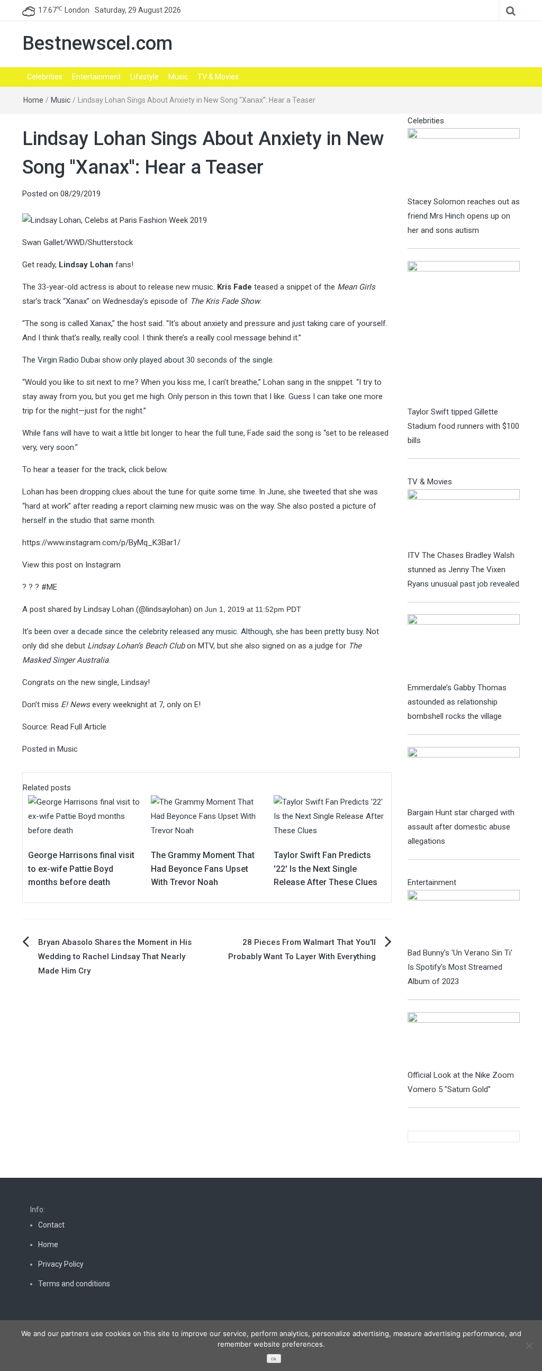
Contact (51, 1225)
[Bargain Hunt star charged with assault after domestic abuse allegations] (464, 775)
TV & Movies (218, 77)
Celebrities (44, 77)
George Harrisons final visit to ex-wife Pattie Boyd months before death (81, 868)
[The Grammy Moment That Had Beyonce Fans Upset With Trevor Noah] (207, 815)
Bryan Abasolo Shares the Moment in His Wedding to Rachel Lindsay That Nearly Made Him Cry (115, 956)
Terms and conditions (74, 1283)
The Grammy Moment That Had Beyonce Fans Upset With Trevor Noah (203, 868)
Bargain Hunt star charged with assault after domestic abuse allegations (461, 827)
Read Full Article (78, 727)
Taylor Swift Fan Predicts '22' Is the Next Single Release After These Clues (325, 868)
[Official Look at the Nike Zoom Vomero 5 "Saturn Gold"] (464, 1039)
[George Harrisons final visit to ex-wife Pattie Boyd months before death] (84, 815)
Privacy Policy (61, 1264)
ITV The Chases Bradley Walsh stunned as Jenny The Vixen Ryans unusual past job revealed (463, 570)
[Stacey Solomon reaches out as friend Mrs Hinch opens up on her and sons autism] (464, 161)
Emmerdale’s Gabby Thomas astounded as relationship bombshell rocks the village (457, 702)
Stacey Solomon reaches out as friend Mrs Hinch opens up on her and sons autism (464, 216)
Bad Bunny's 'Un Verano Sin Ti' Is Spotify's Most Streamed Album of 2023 (460, 967)
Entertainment (96, 77)
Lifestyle (144, 77)
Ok (273, 1359)
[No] (528, 1345)
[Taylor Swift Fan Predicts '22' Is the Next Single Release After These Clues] (330, 815)
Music (178, 77)
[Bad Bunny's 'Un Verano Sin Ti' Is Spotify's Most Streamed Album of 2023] (464, 917)
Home (33, 100)
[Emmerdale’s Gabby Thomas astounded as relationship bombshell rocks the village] (464, 647)
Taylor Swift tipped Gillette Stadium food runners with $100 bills (463, 426)
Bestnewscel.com (97, 43)
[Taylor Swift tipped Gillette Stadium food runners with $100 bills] (464, 332)
